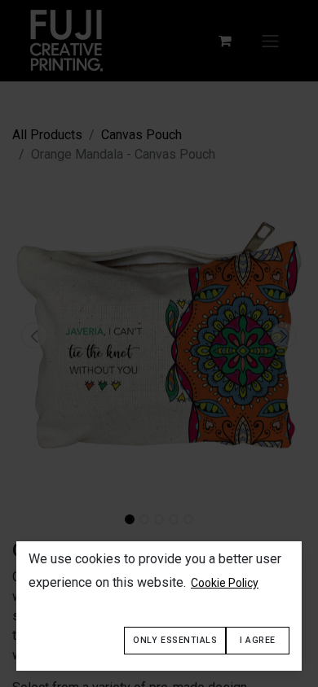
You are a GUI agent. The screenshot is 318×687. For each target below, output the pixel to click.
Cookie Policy (224, 582)
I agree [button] (258, 640)
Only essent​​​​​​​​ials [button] (175, 640)
